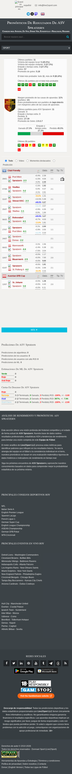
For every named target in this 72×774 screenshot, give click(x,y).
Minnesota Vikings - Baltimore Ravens (19, 561)
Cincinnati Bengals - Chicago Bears (18, 577)
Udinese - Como (9, 616)
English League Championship (16, 525)
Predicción (8, 165)
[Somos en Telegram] (28, 14)
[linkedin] (21, 663)
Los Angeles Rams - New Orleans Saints (20, 568)
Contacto (42, 764)
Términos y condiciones (49, 761)
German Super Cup (10, 522)
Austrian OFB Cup (16, 276)
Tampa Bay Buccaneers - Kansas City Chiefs (22, 580)
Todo (10, 161)
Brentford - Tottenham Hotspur (15, 620)
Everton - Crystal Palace (12, 607)
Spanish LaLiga (9, 515)
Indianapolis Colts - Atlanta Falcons (17, 564)
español (27, 5)
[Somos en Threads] (32, 14)
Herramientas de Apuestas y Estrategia (19, 761)
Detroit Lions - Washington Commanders (20, 555)
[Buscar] (67, 37)
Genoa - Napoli (8, 623)
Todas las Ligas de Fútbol (36, 767)
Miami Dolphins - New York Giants (17, 571)
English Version (16, 767)
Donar (4, 767)
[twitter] (14, 663)
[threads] (58, 663)
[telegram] (51, 663)
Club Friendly (14, 170)
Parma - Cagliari (9, 626)
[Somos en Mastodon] (36, 14)
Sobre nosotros (30, 764)
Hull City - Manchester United (15, 603)
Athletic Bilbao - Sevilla (12, 629)
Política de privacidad (11, 764)
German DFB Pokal (10, 532)
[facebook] (7, 663)
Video (21, 161)
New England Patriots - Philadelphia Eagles (21, 574)
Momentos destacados (40, 161)
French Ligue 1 (8, 519)
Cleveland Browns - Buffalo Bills (16, 558)
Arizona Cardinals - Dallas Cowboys (18, 584)
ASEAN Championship (12, 528)
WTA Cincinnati (8, 535)
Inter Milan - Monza (10, 613)
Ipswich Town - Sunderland (14, 610)
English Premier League (13, 512)
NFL (3, 506)
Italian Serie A (8, 509)
